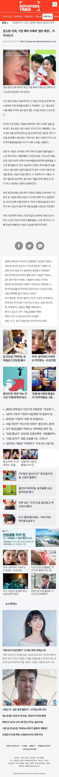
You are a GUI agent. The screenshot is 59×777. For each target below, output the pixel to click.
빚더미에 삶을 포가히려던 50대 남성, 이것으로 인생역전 (29, 289)
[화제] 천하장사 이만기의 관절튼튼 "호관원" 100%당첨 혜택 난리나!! (29, 261)
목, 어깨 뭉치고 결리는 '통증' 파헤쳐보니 (23, 307)
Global (38, 16)
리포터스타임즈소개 (12, 746)
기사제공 (24, 746)
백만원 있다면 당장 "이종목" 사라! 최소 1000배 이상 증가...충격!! (29, 284)
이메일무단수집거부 (44, 746)
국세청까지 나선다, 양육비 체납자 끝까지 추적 (33, 22)
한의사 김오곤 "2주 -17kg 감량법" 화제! (23, 311)
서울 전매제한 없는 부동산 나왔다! (20, 293)
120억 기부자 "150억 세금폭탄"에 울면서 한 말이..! (31, 414)
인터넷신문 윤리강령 (29, 749)
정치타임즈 (7, 16)
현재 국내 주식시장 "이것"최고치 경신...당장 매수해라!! (29, 302)
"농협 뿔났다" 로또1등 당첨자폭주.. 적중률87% (30, 433)
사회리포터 (18, 16)
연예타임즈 (47, 16)
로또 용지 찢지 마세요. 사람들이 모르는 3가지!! (26, 279)
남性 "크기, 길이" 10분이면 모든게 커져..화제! (26, 321)
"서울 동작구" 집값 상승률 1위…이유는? (27, 438)
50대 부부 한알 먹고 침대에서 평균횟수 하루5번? (27, 270)
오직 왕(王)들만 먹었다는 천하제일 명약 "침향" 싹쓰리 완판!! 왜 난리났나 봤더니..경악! (31, 428)
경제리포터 (29, 16)
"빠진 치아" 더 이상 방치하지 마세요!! (22, 316)
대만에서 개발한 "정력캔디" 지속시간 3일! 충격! (31, 443)
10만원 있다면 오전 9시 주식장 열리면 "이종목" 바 (28, 266)
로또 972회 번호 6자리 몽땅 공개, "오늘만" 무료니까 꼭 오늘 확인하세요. (29, 275)
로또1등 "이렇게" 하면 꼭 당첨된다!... (25, 419)
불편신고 (32, 746)
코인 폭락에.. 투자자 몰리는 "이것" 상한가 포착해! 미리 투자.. (29, 298)
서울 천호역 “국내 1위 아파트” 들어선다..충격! (30, 424)
